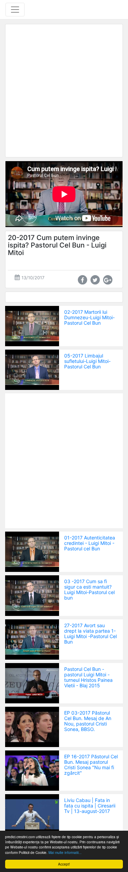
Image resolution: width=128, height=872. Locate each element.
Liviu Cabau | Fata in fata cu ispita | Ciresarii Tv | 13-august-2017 (89, 805)
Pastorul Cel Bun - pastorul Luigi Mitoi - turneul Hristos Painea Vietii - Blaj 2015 (88, 677)
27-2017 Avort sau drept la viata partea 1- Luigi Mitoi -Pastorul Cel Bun (90, 633)
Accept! (64, 864)
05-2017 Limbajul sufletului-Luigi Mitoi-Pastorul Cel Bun (87, 361)
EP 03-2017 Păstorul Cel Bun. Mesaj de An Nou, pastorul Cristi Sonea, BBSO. (87, 721)
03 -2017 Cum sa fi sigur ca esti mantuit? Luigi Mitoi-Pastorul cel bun (89, 589)
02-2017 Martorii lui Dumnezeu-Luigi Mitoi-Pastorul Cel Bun (89, 317)
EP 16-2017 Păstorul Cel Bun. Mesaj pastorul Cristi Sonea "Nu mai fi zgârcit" (91, 765)
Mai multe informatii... (65, 852)
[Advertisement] (64, 91)
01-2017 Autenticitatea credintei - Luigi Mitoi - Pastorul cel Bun (89, 543)
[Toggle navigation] (15, 9)
